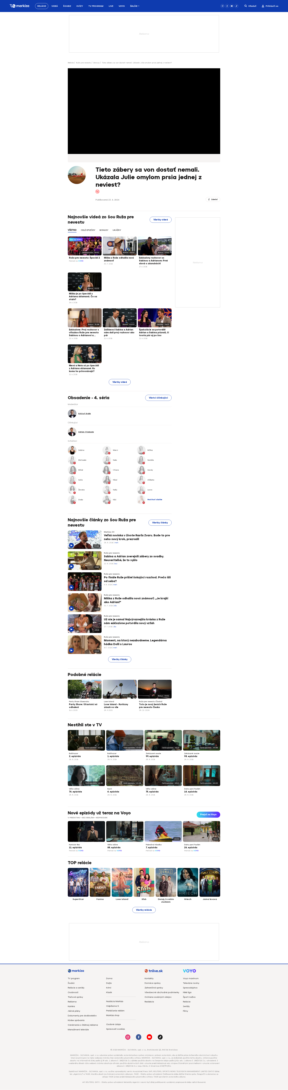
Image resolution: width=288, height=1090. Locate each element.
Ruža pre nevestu (83, 63)
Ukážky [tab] (117, 230)
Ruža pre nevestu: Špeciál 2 (84, 258)
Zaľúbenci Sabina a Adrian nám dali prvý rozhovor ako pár (119, 333)
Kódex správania (76, 1020)
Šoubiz (67, 6)
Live (111, 6)
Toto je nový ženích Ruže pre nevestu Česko (153, 705)
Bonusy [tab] (104, 230)
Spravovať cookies (115, 1029)
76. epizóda (75, 792)
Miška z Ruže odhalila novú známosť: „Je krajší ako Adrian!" (136, 600)
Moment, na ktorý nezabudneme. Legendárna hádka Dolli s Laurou (135, 642)
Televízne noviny (191, 983)
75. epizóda (152, 792)
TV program (74, 978)
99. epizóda (152, 756)
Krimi (108, 987)
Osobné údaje (113, 1024)
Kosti (109, 789)
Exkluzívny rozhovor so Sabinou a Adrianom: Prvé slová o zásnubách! (153, 261)
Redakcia (149, 1001)
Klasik (109, 992)
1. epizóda (113, 756)
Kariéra (71, 1006)
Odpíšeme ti (112, 1006)
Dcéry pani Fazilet (192, 789)
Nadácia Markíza (114, 1001)
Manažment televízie (78, 1029)
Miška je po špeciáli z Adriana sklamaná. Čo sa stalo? (83, 297)
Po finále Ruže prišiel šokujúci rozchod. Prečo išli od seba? (137, 579)
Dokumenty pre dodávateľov (82, 1015)
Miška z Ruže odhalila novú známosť (119, 259)
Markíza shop (112, 1015)
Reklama (72, 1001)
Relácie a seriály (76, 987)
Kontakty (149, 978)
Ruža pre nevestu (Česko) (150, 701)
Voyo (122, 6)
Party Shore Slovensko (79, 701)
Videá (54, 6)
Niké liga (187, 992)
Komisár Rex (74, 845)
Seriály (186, 1006)
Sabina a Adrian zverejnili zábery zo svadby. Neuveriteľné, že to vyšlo (134, 558)
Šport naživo (189, 997)
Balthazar (73, 753)
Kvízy (79, 6)
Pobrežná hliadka (154, 845)
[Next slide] (217, 830)
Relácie (41, 6)
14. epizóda (190, 792)
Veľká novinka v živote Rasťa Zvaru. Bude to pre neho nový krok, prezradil (137, 537)
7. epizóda (151, 847)
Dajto (109, 983)
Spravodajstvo (190, 987)
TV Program (95, 6)
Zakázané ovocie (153, 753)
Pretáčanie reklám (115, 1010)
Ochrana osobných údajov (158, 997)
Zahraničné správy (154, 987)
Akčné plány (74, 1011)
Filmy (185, 1011)
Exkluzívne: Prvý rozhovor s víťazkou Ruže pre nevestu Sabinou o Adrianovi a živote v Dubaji (84, 333)
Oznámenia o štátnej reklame (83, 1025)
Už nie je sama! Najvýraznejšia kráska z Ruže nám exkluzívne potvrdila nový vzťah (134, 621)
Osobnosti (73, 992)
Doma (109, 978)
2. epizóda (75, 756)
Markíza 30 (109, 532)
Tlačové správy (75, 997)
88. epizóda (113, 847)
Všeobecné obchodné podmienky (162, 992)
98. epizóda (190, 756)
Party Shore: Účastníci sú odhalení (83, 705)
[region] (120, 232)
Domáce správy (152, 983)
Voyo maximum (191, 978)
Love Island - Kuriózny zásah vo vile (116, 705)
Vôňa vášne (74, 789)
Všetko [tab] (72, 230)
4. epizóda (113, 792)
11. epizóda (75, 847)
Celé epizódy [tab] (88, 230)
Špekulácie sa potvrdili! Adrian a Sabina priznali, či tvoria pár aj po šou (154, 333)
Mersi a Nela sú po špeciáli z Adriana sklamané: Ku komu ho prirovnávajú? (84, 368)
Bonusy (96, 63)
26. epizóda (190, 847)
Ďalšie (133, 6)
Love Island (109, 701)
